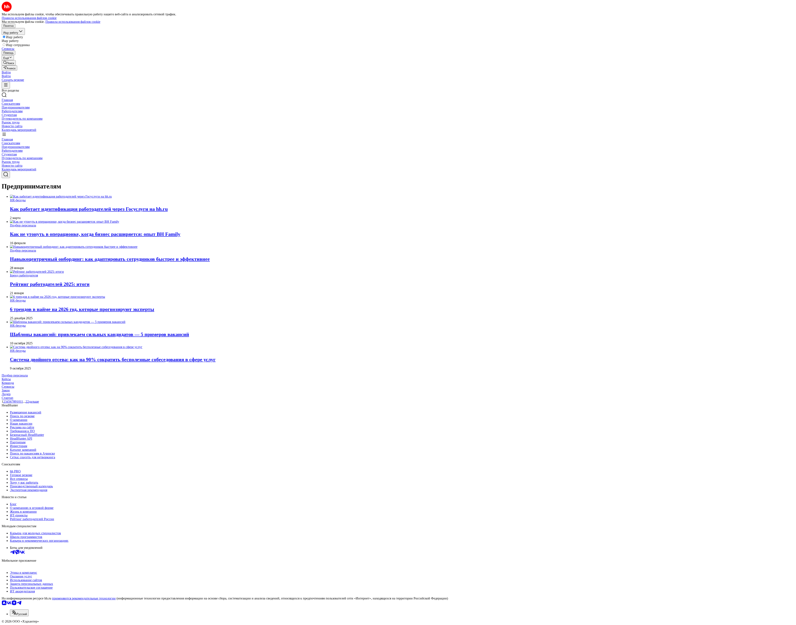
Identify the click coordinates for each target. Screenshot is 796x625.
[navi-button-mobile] (6, 85)
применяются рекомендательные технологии (84, 598)
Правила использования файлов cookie (72, 21)
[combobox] (19, 612)
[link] (9, 62)
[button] (6, 72)
